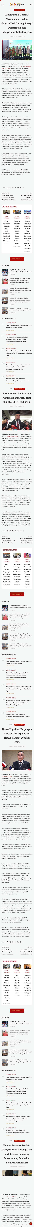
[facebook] (7, 187)
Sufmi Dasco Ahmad (7, 776)
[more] (23, 187)
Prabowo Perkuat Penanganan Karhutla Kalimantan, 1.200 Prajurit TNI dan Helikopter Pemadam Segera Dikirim (20, 280)
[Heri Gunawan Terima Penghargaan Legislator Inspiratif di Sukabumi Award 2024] (6, 555)
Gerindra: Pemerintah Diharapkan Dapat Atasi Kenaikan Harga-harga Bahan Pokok (27, 574)
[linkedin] (18, 187)
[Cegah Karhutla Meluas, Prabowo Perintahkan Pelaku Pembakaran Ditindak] (5, 272)
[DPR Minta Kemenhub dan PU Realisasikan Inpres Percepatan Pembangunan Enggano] (27, 966)
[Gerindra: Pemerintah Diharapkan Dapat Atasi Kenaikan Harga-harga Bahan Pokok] (27, 555)
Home (10, 10)
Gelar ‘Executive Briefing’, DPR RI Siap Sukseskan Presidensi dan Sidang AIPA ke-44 (6, 231)
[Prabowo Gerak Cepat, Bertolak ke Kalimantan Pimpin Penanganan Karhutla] (5, 310)
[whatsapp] (20, 187)
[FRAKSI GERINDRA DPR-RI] (17, 4)
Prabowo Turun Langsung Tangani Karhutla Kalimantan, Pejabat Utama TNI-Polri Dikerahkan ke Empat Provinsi (21, 300)
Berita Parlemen (19, 10)
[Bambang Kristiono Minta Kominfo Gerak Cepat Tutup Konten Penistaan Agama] (17, 212)
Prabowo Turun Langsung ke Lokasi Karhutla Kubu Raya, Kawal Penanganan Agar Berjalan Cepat (20, 290)
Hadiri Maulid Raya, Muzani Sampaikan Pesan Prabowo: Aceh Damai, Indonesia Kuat (6, 988)
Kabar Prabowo (11, 322)
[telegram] (15, 187)
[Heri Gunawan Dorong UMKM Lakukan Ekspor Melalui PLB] (17, 966)
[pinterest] (12, 187)
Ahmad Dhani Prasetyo (12, 436)
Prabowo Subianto (12, 1197)
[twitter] (10, 187)
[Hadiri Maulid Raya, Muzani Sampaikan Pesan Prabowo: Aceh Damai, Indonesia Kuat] (6, 966)
